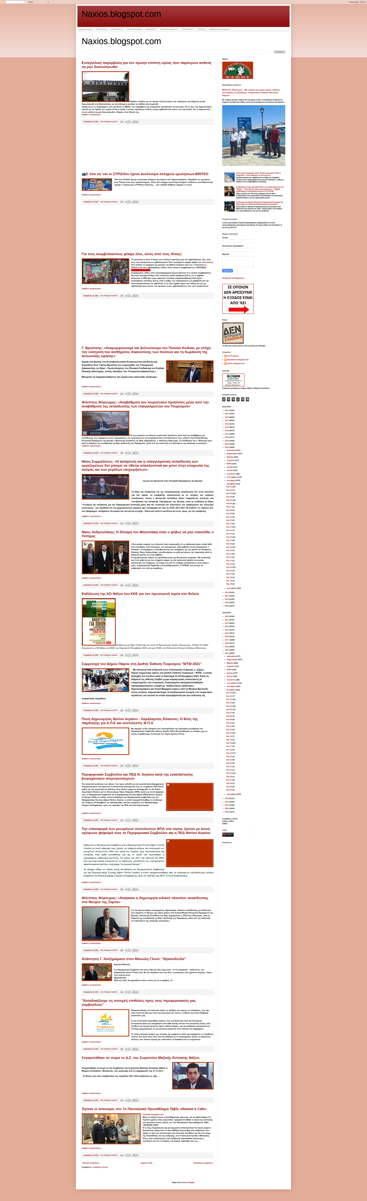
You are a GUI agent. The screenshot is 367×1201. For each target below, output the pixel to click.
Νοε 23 (229, 561)
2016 (227, 431)
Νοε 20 (229, 550)
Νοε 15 (229, 534)
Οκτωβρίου (231, 480)
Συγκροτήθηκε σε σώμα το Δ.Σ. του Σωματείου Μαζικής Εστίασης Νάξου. (141, 1058)
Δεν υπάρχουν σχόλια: (109, 121)
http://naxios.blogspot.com (238, 360)
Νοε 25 (229, 567)
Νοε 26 (229, 571)
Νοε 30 (229, 584)
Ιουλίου (230, 470)
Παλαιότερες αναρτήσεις (203, 1163)
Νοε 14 (229, 530)
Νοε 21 (229, 554)
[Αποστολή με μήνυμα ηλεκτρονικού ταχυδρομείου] (126, 121)
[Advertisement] (148, 148)
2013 (227, 421)
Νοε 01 (229, 487)
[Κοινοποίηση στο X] (131, 121)
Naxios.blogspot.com (121, 14)
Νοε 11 (229, 520)
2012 (227, 417)
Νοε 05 (229, 500)
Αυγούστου (231, 474)
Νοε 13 (229, 527)
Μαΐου (229, 464)
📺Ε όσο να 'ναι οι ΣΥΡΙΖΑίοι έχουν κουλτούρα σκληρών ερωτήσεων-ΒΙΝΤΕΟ (145, 174)
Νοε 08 (229, 510)
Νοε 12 (229, 524)
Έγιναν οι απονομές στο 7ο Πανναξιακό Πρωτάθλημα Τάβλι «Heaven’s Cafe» (144, 1109)
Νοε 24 (229, 564)
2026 (227, 606)
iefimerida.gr (207, 262)
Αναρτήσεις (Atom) (100, 1167)
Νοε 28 (229, 577)
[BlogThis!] (128, 121)
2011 (227, 414)
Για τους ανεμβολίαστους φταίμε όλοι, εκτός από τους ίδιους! (132, 254)
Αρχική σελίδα (85, 29)
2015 (227, 427)
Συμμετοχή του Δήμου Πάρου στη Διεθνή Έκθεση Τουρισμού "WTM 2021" (142, 664)
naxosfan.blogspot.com (153, 1114)
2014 (227, 424)
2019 (227, 441)
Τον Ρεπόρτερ (232, 356)
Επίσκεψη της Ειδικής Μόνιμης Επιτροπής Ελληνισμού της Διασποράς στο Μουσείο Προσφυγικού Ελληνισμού (259, 203)
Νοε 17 (229, 540)
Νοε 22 (229, 557)
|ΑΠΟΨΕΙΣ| (151, 29)
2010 (227, 410)
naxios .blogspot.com (236, 363)
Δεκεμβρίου (232, 588)
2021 (227, 447)
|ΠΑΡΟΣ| (202, 29)
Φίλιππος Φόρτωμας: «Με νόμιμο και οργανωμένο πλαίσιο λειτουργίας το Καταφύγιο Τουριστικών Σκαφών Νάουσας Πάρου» (251, 93)
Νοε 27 (229, 574)
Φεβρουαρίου (232, 454)
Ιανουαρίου (231, 450)
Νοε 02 (229, 490)
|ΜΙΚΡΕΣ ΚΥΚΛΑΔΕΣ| (219, 29)
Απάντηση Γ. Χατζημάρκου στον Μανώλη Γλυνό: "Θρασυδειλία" (134, 959)
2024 (227, 599)
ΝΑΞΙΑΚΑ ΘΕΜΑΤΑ (168, 29)
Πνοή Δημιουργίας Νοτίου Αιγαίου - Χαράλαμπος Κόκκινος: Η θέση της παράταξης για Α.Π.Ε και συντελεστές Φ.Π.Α (140, 721)
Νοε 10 (229, 517)
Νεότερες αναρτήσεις (90, 1163)
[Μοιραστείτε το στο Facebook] (134, 121)
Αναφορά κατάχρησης (233, 278)
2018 (227, 437)
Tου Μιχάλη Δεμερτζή (140, 270)
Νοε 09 (229, 514)
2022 (227, 592)
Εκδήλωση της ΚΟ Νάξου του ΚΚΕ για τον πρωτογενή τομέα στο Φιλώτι (140, 594)
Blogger (191, 1182)
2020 (227, 444)
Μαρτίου (230, 457)
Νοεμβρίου (231, 484)
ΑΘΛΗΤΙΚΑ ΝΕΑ (134, 29)
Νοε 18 (229, 544)
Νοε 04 (229, 497)
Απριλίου (231, 460)
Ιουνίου (230, 467)
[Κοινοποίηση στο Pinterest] (137, 121)
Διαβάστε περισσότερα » (91, 115)
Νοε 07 (229, 507)
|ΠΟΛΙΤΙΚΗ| (101, 29)
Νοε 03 (229, 494)
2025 (227, 603)
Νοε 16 (229, 537)
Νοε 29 (229, 581)
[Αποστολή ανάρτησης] (121, 121)
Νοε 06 (229, 504)
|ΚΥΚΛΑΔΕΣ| (187, 29)
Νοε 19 (229, 547)
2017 (227, 434)
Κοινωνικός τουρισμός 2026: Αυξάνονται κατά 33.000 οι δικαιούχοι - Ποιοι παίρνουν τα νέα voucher (258, 174)
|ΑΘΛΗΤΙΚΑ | (117, 29)
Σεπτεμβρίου (232, 477)
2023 (227, 596)
